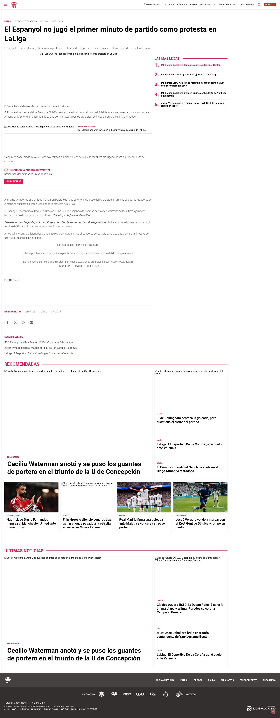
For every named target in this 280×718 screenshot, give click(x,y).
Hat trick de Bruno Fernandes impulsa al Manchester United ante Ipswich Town (31, 523)
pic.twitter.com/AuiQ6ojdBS (118, 261)
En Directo (270, 5)
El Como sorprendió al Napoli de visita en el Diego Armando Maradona (187, 469)
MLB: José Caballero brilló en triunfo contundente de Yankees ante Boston (183, 634)
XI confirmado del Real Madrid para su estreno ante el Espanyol (40, 347)
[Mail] (31, 322)
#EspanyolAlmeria (122, 253)
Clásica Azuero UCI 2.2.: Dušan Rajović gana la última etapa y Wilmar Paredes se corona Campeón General (190, 608)
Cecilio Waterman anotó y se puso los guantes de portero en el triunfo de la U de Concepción (74, 467)
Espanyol (30, 311)
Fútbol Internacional (26, 21)
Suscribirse (14, 181)
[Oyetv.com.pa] (114, 696)
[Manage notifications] (273, 711)
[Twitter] (15, 322)
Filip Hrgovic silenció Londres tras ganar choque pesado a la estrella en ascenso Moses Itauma (87, 523)
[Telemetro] (101, 696)
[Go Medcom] (88, 696)
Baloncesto (206, 5)
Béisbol (181, 5)
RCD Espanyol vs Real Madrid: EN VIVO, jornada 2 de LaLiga (38, 342)
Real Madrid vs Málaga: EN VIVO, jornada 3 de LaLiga (189, 74)
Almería (57, 311)
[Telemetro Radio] (178, 696)
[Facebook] (7, 322)
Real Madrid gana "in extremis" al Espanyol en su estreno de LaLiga (111, 130)
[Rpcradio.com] (152, 696)
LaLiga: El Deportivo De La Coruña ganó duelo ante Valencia (38, 353)
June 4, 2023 (93, 265)
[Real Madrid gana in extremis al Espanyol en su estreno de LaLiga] (39, 126)
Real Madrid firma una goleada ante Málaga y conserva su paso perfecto (142, 523)
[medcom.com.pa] (191, 696)
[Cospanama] (127, 696)
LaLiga (44, 311)
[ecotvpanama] (140, 696)
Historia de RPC (37, 703)
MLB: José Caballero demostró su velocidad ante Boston (190, 65)
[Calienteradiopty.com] (165, 696)
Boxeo (193, 5)
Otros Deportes (226, 5)
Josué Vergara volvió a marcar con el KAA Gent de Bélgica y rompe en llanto (200, 523)
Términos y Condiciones (16, 703)
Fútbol (169, 5)
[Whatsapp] (23, 322)
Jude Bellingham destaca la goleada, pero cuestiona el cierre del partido (186, 420)
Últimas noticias (153, 5)
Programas (246, 5)
